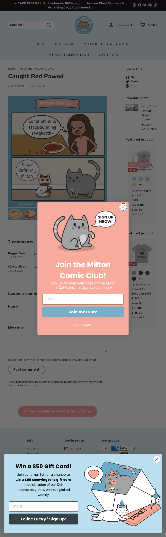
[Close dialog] (123, 206)
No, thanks (83, 325)
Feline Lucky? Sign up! (43, 519)
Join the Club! (83, 312)
